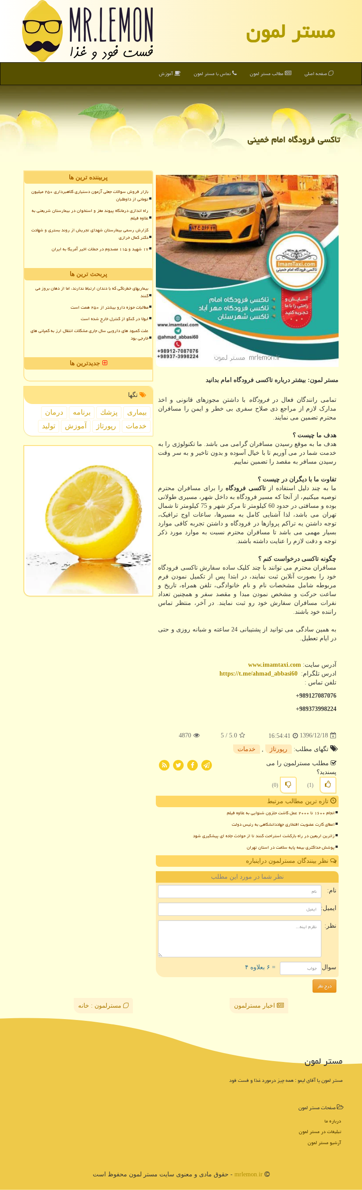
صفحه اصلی (316, 73)
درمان (54, 412)
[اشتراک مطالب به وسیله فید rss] (164, 764)
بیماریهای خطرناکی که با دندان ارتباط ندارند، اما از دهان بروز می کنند (91, 292)
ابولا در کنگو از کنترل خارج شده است (114, 318)
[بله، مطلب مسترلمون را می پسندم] (328, 785)
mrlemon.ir (248, 1174)
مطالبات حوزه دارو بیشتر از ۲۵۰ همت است (109, 307)
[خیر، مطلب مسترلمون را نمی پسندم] (288, 785)
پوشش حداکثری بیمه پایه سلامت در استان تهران (291, 847)
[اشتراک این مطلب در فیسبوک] (192, 764)
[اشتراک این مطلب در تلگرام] (206, 764)
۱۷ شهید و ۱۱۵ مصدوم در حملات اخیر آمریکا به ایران (100, 249)
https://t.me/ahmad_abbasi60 (258, 673)
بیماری (137, 412)
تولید (48, 426)
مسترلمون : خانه (100, 1005)
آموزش (166, 73)
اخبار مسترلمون (255, 1005)
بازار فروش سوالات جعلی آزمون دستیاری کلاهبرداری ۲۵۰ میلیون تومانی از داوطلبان (89, 195)
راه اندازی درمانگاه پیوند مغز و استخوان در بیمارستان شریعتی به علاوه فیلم (90, 214)
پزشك (108, 412)
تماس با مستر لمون (213, 73)
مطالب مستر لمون (267, 73)
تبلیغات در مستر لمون (320, 1131)
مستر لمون (291, 31)
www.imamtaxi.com (274, 664)
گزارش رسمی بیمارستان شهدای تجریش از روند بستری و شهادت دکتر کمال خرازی (89, 234)
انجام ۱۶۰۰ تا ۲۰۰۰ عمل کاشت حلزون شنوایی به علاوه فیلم (281, 812)
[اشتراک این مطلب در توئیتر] (178, 764)
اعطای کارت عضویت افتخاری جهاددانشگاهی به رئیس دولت (283, 824)
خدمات (247, 749)
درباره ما (332, 1121)
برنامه (81, 412)
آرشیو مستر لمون (324, 1142)
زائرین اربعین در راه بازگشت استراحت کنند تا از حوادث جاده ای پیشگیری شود (264, 835)
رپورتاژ (278, 749)
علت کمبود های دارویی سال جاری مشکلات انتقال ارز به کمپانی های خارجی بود (89, 334)
